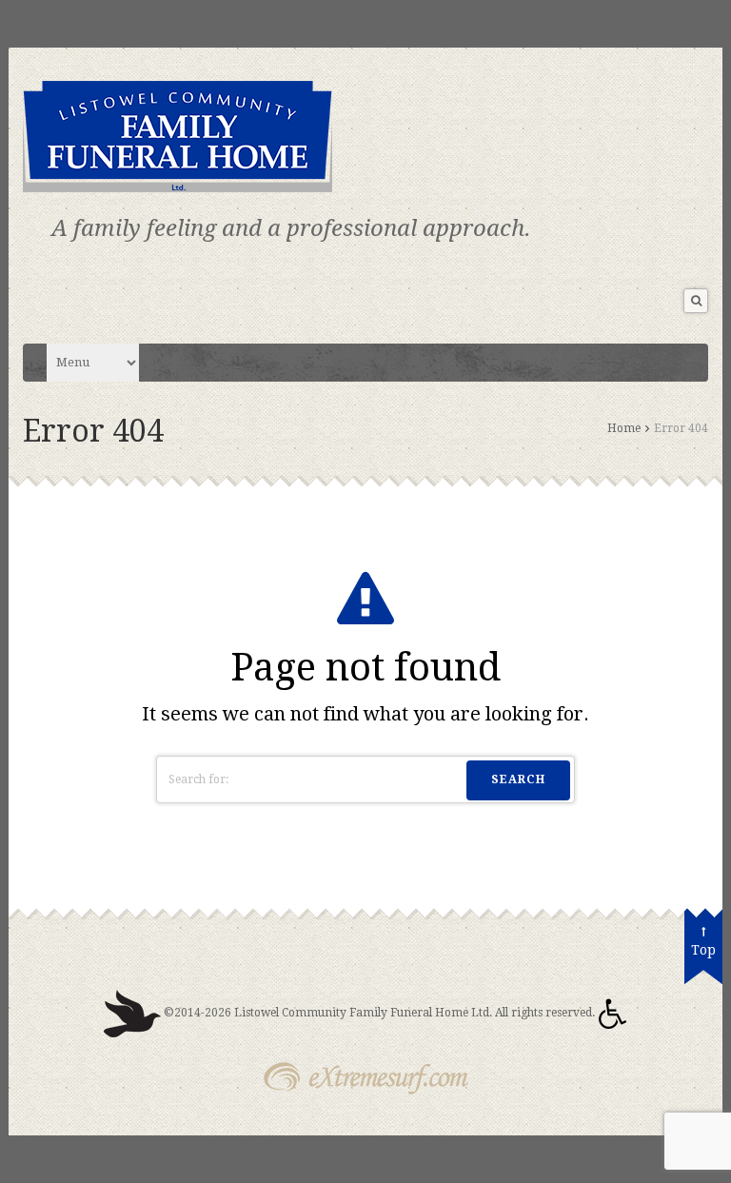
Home (624, 428)
